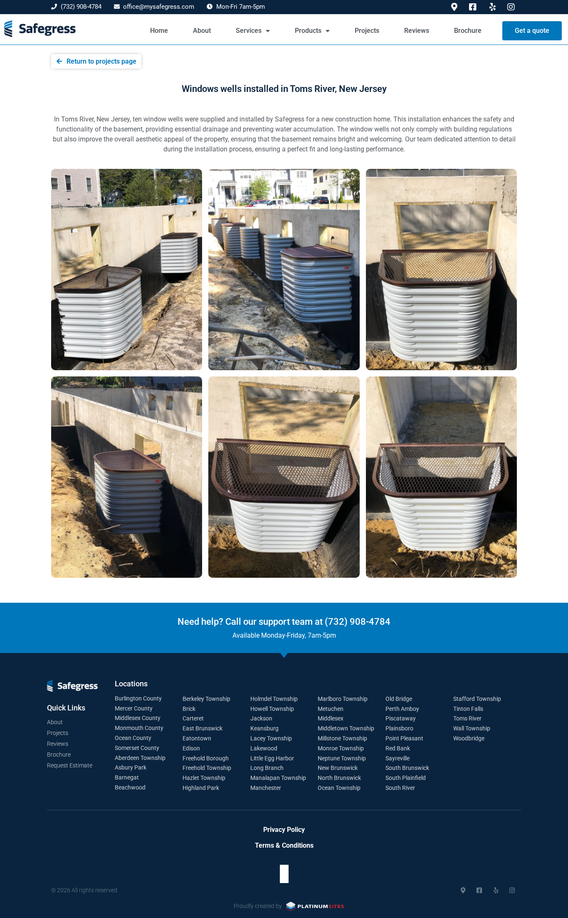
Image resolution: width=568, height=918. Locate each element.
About (202, 31)
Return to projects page (101, 61)
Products (308, 31)
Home (159, 31)
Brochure (468, 31)
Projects (367, 31)
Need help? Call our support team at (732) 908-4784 (284, 621)
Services (249, 31)
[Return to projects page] (59, 61)
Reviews (416, 31)
